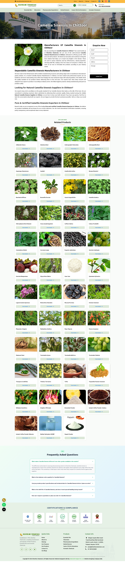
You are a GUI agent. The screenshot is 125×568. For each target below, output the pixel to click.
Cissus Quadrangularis (46, 223)
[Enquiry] (4, 509)
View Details (25, 148)
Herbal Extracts (65, 10)
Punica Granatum (93, 329)
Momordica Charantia (46, 302)
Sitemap (87, 1)
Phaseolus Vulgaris (21, 329)
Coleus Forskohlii (94, 223)
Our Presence (45, 544)
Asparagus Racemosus (22, 171)
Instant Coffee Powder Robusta (25, 434)
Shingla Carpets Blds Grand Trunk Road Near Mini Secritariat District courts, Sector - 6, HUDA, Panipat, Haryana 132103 (94, 541)
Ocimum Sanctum (94, 302)
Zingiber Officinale (45, 408)
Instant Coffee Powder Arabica (97, 408)
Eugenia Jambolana (70, 250)
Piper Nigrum (68, 329)
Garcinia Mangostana (22, 276)
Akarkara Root (44, 145)
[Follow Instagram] (26, 549)
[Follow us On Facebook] (99, 1)
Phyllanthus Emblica (46, 329)
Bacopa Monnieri (93, 171)
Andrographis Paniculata (71, 145)
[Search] (74, 5)
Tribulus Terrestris (45, 381)
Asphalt (42, 171)
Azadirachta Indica (70, 171)
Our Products (45, 546)
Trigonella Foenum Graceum (97, 381)
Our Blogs (44, 550)
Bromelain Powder (70, 408)
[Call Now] (4, 500)
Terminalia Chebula (94, 355)
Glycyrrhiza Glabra (45, 276)
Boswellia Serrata (45, 197)
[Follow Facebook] (21, 549)
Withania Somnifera (21, 408)
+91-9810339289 (104, 6)
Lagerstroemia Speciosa (23, 302)
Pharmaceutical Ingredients (50, 10)
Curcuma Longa (44, 250)
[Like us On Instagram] (106, 1)
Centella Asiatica (93, 197)
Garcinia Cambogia (94, 250)
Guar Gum (67, 276)
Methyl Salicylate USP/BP (47, 434)
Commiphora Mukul (21, 250)
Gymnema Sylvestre (94, 276)
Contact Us (93, 1)
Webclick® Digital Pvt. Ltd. (77, 558)
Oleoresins (37, 10)
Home (75, 1)
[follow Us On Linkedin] (109, 1)
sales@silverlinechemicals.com (23, 1)
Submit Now (99, 76)
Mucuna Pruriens (69, 302)
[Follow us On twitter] (102, 1)
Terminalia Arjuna (45, 355)
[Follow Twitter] (30, 549)
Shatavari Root (20, 355)
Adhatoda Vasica (20, 145)
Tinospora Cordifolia (22, 381)
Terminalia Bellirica (70, 355)
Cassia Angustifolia (70, 197)
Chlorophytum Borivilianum (23, 223)
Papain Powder (69, 434)
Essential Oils (28, 10)
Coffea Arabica (69, 223)
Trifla (66, 381)
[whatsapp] (4, 505)
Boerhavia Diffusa (21, 197)
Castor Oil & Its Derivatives (79, 10)
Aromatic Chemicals (94, 10)
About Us (81, 1)
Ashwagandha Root (94, 145)
